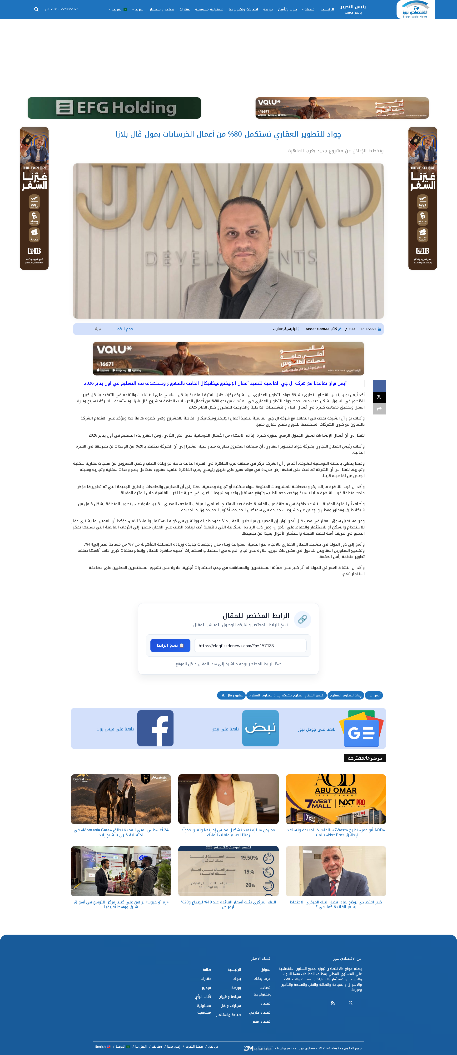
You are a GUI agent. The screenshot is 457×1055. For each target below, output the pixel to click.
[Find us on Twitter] (350, 1003)
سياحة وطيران (230, 996)
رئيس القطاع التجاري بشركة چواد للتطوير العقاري (286, 695)
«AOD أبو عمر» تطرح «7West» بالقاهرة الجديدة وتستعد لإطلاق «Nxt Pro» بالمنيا (336, 832)
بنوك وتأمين (287, 9)
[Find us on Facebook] (360, 1003)
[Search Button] (36, 9)
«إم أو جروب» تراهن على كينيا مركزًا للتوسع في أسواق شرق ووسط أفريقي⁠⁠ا (121, 904)
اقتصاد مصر (262, 1021)
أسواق (266, 969)
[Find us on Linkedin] (341, 1003)
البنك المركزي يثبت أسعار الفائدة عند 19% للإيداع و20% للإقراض (228, 904)
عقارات (184, 9)
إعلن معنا (173, 1047)
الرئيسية (327, 9)
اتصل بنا (141, 1047)
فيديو (206, 987)
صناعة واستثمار (162, 9)
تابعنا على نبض (225, 729)
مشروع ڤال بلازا (231, 695)
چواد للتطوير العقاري (346, 695)
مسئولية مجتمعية (209, 9)
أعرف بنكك (262, 978)
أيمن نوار (374, 695)
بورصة (268, 9)
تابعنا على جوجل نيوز (317, 729)
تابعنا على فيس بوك (115, 729)
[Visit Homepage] (415, 9)
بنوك (237, 978)
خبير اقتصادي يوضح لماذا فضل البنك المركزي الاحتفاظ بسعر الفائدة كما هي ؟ (336, 904)
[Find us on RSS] (333, 1003)
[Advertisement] (228, 54)
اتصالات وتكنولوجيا (243, 9)
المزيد (139, 9)
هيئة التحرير (194, 1047)
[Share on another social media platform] (379, 408)
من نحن (213, 1047)
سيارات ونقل (230, 1005)
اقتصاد (310, 9)
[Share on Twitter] (379, 397)
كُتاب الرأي (203, 996)
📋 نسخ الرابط (170, 645)
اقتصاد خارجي (260, 1012)
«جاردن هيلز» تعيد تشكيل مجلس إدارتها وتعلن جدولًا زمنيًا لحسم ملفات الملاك (228, 832)
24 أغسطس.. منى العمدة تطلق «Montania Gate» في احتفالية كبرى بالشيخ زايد (121, 832)
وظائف (157, 1047)
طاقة (207, 969)
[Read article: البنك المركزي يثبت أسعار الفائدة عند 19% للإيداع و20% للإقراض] (228, 871)
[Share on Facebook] (379, 386)
